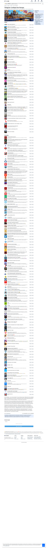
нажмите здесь (7, 545)
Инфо (32, 24)
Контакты (15, 437)
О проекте (15, 436)
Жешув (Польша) (38, 18)
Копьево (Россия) (38, 16)
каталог (5, 398)
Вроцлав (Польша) (38, 24)
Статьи (38, 1)
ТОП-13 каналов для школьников (30, 436)
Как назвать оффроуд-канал (37, 437)
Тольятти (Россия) (38, 23)
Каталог (35, 1)
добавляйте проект (18, 407)
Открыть (30, 24)
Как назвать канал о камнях (37, 436)
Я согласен (44, 545)
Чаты (36, 11)
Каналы (37, 12)
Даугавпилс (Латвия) (38, 17)
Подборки (32, 1)
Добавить (41, 1)
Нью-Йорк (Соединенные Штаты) (39, 21)
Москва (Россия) (38, 20)
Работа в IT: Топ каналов (30, 437)
